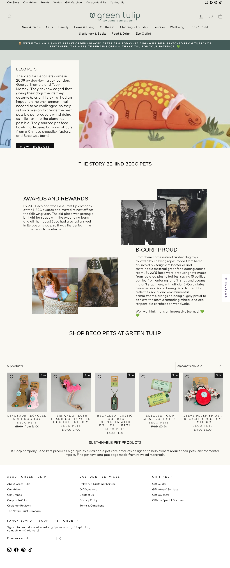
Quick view (27, 408)
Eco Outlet (143, 33)
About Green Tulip (18, 484)
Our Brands (14, 494)
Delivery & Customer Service (98, 484)
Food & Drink (121, 33)
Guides (57, 2)
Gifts (49, 27)
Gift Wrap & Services (165, 489)
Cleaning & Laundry (134, 27)
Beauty (63, 27)
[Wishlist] (211, 16)
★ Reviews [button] (226, 288)
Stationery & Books (92, 33)
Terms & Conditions (92, 505)
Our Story (13, 2)
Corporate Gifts (96, 2)
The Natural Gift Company (24, 511)
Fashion (159, 27)
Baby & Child (199, 27)
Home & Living (84, 27)
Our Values (30, 2)
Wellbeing (177, 27)
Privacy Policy (89, 500)
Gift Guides (159, 484)
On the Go (107, 27)
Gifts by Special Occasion (168, 500)
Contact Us (117, 2)
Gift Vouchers (73, 2)
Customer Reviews (19, 505)
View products (35, 146)
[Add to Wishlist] (11, 377)
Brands (44, 2)
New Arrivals (31, 27)
